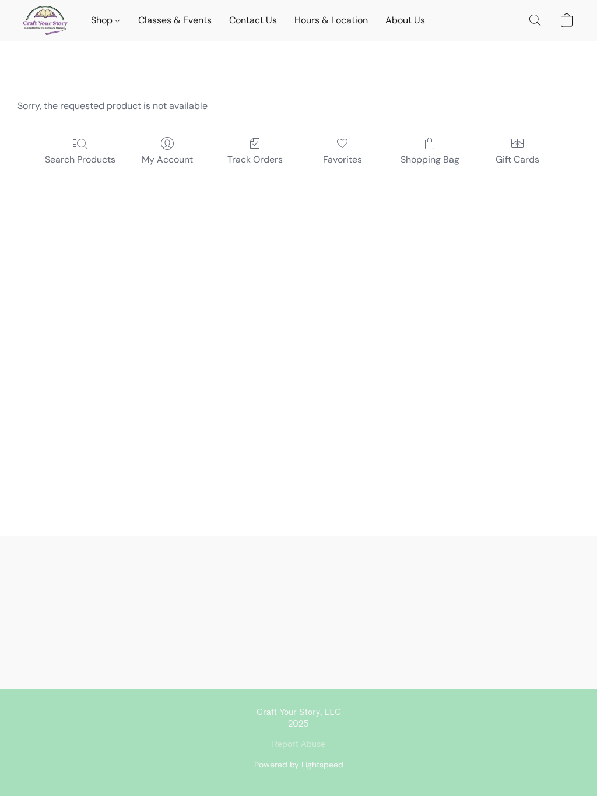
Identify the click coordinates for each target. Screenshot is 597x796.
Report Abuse (298, 744)
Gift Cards (517, 159)
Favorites (342, 159)
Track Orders (255, 159)
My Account (167, 159)
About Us (405, 20)
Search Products (80, 159)
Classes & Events (175, 20)
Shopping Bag (430, 159)
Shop (103, 20)
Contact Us (253, 20)
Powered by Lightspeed (298, 764)
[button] (45, 20)
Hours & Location (331, 20)
